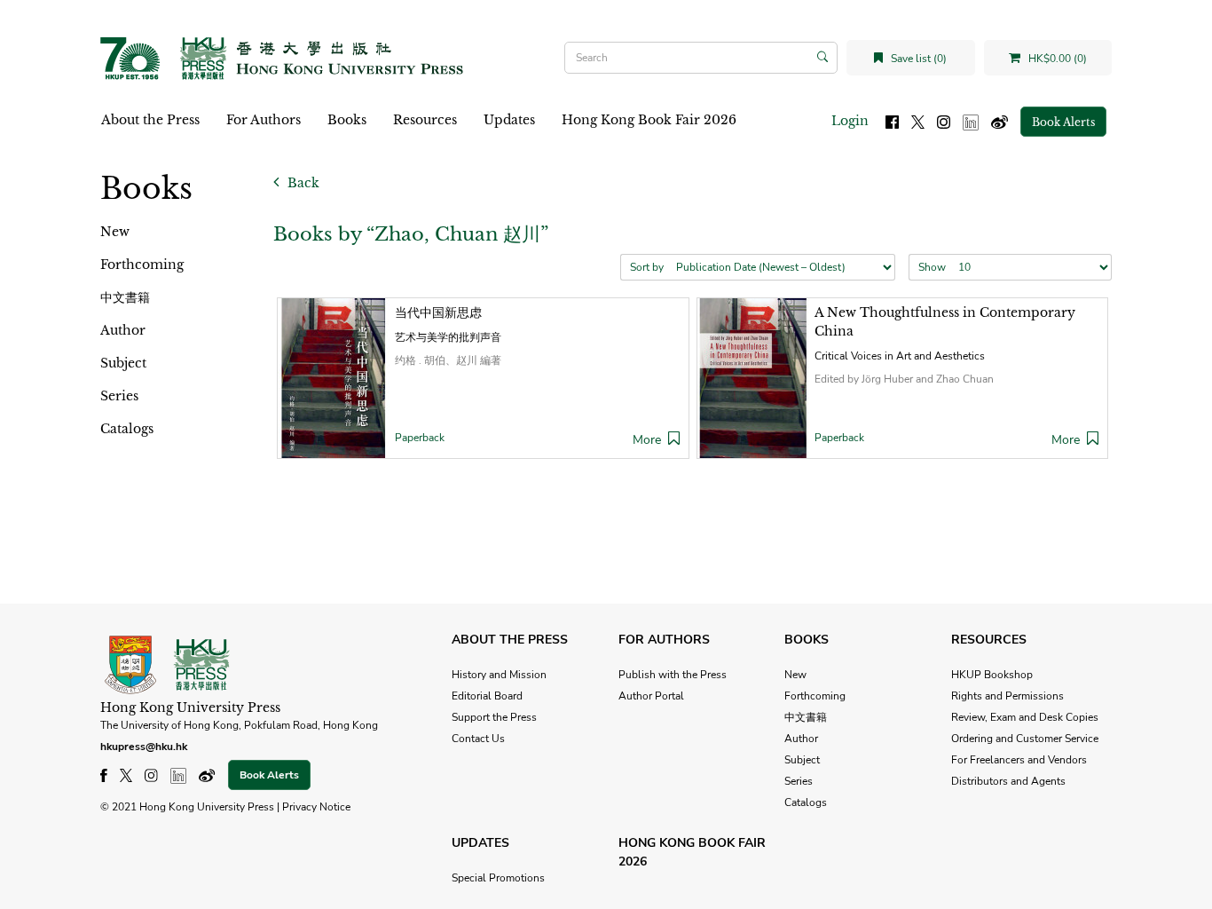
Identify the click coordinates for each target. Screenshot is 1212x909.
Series (119, 396)
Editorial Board (487, 696)
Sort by (647, 267)
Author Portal (651, 696)
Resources (425, 120)
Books (346, 120)
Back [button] (301, 183)
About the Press (150, 120)
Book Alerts (1063, 122)
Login (850, 121)
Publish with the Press (672, 675)
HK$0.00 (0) (1056, 58)
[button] (674, 439)
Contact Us (478, 738)
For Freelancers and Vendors (1019, 760)
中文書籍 (125, 297)
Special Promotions (498, 878)
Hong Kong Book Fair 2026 (649, 120)
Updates (509, 120)
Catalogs (126, 429)
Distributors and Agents (1008, 781)
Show (932, 267)
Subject (123, 363)
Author (123, 330)
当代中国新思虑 (438, 312)
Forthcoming (142, 265)
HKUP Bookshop (992, 675)
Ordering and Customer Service (1024, 738)
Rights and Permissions (1007, 696)
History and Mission (499, 675)
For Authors (263, 120)
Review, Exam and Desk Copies (1024, 717)
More (647, 439)
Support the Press (494, 717)
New (115, 232)
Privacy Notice (316, 807)
